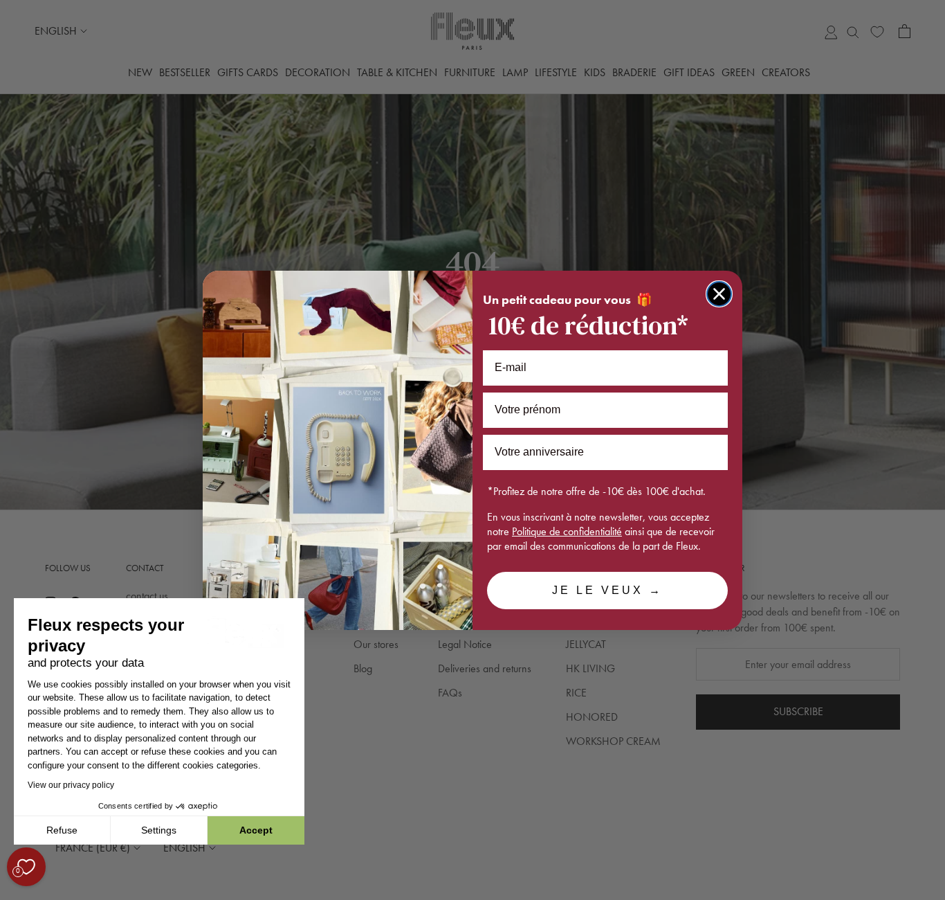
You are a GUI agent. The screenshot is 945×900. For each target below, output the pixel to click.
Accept (256, 830)
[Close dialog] (719, 294)
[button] (13, 892)
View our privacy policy (71, 785)
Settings (158, 830)
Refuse (61, 830)
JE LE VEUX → (607, 590)
